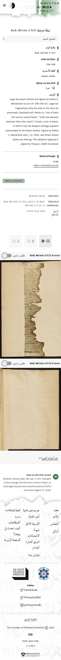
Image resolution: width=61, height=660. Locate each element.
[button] (48, 8)
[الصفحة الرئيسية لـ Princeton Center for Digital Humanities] (20, 573)
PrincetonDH (32, 597)
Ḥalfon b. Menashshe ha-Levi (46, 165)
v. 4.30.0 (30, 645)
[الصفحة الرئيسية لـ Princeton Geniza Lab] (41, 573)
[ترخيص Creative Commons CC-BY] (30, 635)
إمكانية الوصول (30, 619)
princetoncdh (32, 605)
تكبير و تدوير (19, 255)
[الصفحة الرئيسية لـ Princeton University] (30, 654)
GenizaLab (30, 590)
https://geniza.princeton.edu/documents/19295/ (27, 486)
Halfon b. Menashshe (14, 181)
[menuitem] (55, 516)
